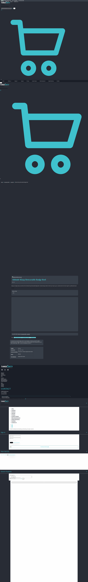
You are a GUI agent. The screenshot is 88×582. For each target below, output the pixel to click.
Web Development (42, 81)
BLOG (11, 1)
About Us (2, 372)
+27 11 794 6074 (4, 392)
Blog (2, 376)
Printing (28, 81)
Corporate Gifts (6, 182)
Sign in (11, 442)
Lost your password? (19, 440)
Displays (16, 81)
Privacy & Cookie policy (6, 397)
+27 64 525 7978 (21, 0)
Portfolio (58, 81)
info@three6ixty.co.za (7, 0)
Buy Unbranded (45, 326)
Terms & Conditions (5, 396)
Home (2, 182)
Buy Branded (42, 329)
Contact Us (14, 422)
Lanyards (12, 182)
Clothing (9, 81)
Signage (22, 81)
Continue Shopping (12, 454)
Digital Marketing (51, 81)
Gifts (3, 81)
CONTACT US (16, 1)
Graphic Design (34, 81)
